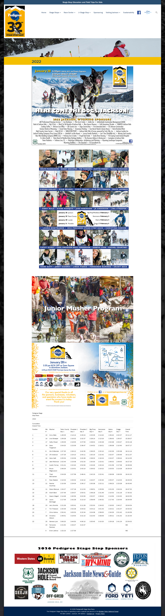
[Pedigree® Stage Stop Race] (15, 21)
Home (43, 12)
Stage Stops (54, 12)
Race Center (69, 12)
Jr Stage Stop (83, 12)
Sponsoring (98, 12)
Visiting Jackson (112, 12)
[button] (156, 13)
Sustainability (128, 12)
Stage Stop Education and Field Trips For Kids (82, 2)
